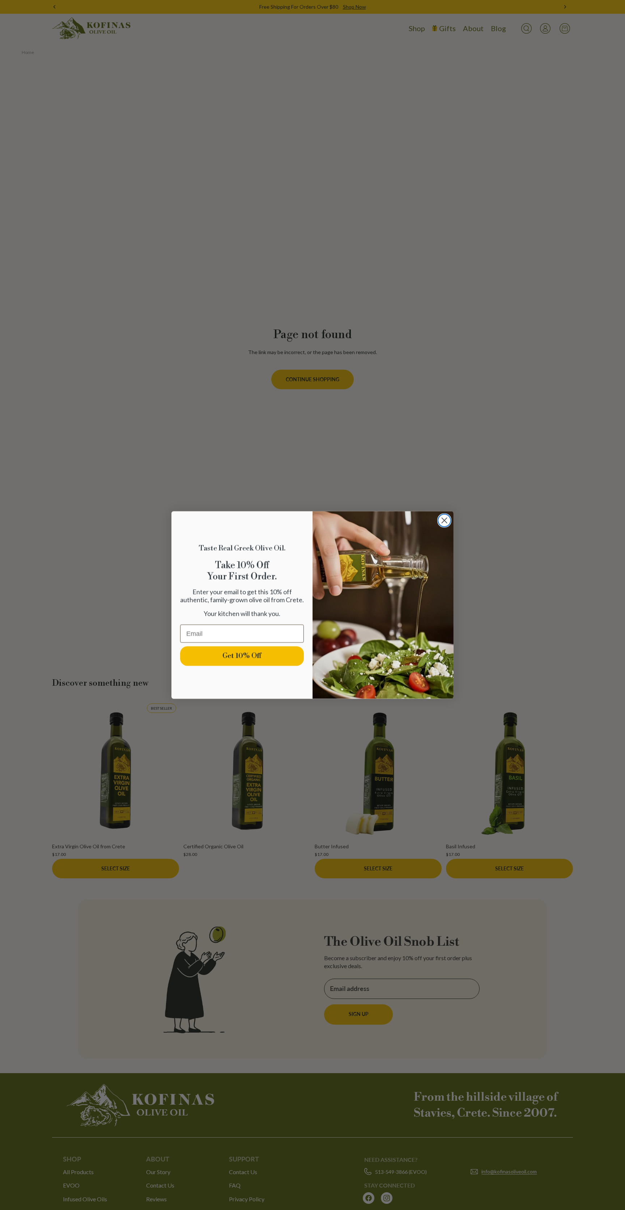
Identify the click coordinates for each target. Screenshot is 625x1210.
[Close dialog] (444, 520)
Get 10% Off (242, 655)
